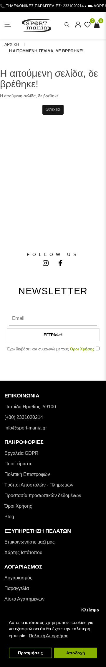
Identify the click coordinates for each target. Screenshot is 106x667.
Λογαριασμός (18, 577)
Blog (9, 516)
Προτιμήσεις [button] (30, 653)
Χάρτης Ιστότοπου (23, 552)
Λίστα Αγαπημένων (24, 598)
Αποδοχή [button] (75, 653)
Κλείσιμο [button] (90, 610)
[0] (87, 26)
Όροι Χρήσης (18, 506)
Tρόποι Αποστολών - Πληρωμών (38, 484)
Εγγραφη (53, 334)
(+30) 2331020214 (23, 417)
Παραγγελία (16, 588)
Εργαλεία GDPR (21, 453)
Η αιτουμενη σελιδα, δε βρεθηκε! (46, 51)
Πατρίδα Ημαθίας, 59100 (30, 406)
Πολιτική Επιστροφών (27, 474)
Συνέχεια (53, 109)
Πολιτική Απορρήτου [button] (48, 635)
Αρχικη (11, 44)
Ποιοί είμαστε (18, 463)
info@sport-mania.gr (25, 427)
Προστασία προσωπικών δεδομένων (42, 495)
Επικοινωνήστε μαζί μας (29, 541)
